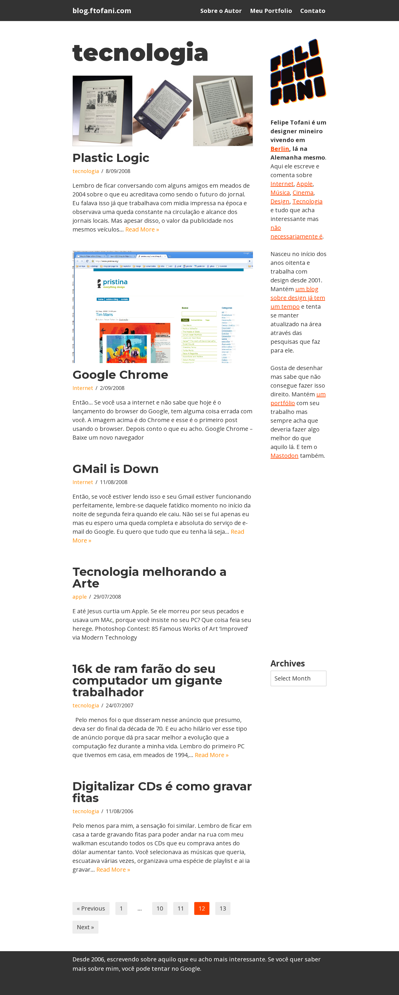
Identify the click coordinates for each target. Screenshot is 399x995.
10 (160, 908)
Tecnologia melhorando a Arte (149, 577)
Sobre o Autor (221, 11)
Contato (312, 11)
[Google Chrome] (162, 306)
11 (181, 908)
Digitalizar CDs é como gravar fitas (162, 792)
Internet (82, 387)
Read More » (142, 229)
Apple (304, 184)
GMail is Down (115, 469)
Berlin (279, 149)
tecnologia (85, 171)
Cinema (303, 192)
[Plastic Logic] (162, 110)
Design (279, 201)
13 (223, 908)
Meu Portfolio (271, 11)
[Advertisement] (298, 559)
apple (79, 596)
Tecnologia (307, 201)
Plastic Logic (110, 158)
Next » (85, 927)
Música (280, 192)
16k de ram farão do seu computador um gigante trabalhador (147, 680)
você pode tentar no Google (161, 968)
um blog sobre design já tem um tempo (297, 297)
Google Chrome (120, 374)
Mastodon (284, 456)
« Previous (91, 908)
